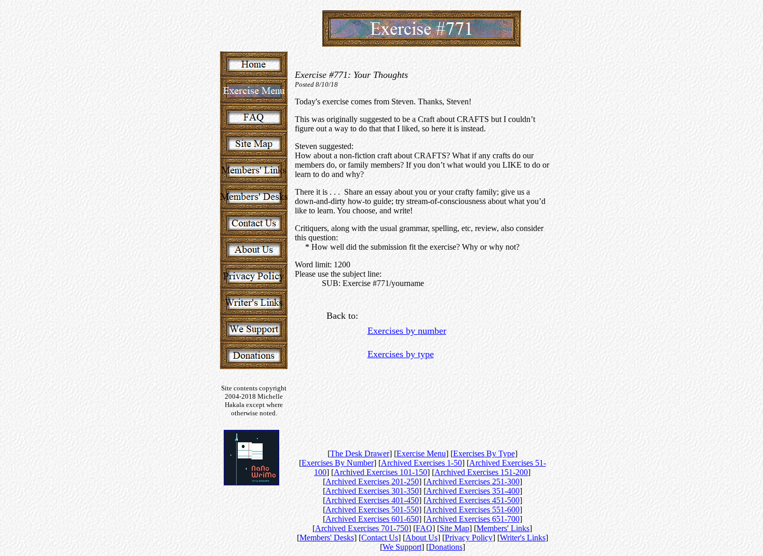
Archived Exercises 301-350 (372, 490)
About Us (421, 537)
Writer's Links (523, 537)
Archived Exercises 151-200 (481, 472)
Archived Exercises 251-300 (473, 481)
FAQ (424, 528)
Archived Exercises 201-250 (372, 481)
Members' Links (502, 528)
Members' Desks (326, 537)
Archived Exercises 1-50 (421, 462)
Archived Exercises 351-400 (473, 490)
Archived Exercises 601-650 (372, 518)
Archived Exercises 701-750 (361, 528)
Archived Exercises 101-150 (380, 472)
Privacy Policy (469, 537)
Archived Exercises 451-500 (473, 500)
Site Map (454, 528)
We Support (402, 547)
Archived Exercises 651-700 (473, 518)
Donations (445, 547)
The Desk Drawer (359, 453)
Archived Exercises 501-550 (372, 509)
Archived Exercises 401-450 (372, 500)
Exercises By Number (338, 462)
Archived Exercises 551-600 (473, 509)
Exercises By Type (484, 453)
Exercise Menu (421, 453)
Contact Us (379, 537)
